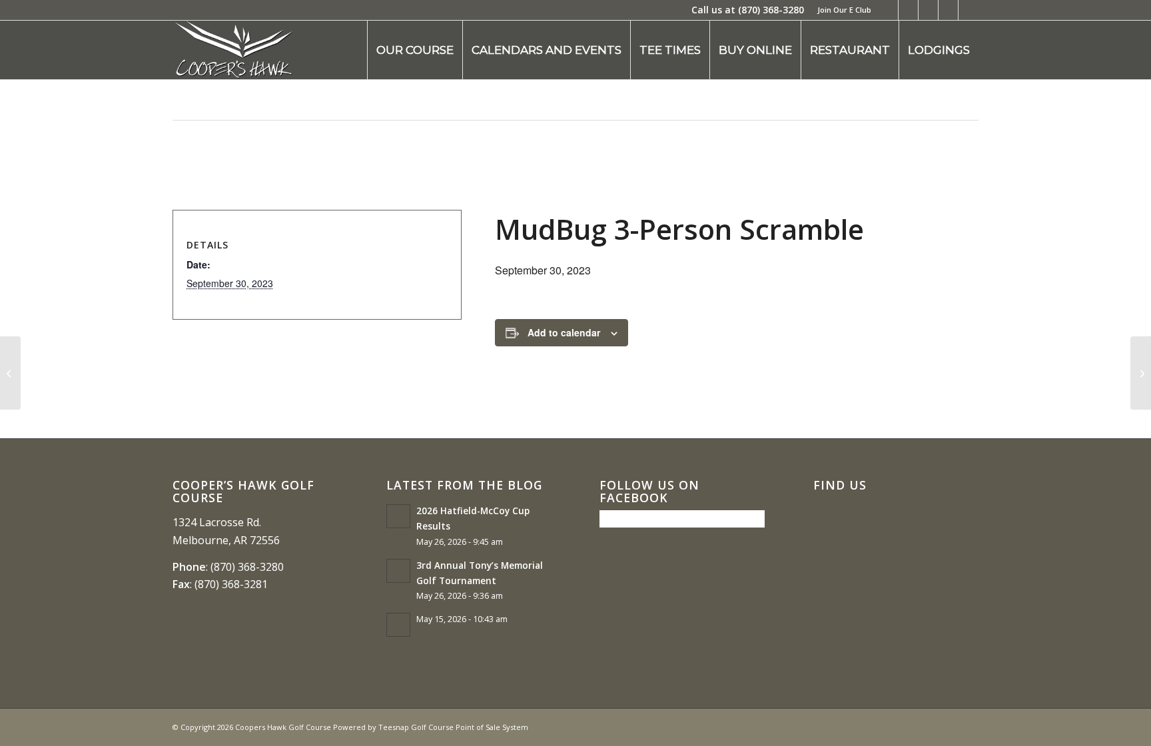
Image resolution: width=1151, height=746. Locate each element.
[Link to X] (908, 10)
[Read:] (398, 625)
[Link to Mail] (968, 10)
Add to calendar (564, 332)
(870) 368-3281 (231, 584)
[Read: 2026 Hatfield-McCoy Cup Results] (398, 516)
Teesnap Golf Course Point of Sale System (453, 727)
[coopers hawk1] (233, 50)
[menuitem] (841, 10)
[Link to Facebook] (888, 10)
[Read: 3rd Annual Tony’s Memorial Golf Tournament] (398, 571)
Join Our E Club (844, 10)
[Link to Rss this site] (948, 10)
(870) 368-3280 (771, 9)
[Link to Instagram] (928, 10)
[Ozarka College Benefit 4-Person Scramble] (10, 373)
